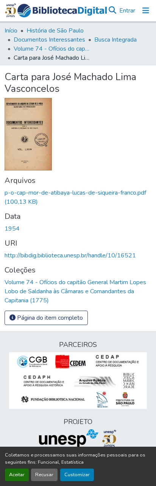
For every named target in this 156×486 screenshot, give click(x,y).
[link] (78, 197)
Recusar (44, 474)
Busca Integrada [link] (115, 40)
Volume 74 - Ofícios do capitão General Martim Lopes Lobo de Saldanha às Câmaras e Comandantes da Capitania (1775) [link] (51, 49)
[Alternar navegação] (145, 10)
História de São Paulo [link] (55, 30)
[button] (62, 10)
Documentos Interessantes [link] (49, 40)
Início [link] (11, 30)
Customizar (77, 474)
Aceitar (17, 474)
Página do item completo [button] (49, 318)
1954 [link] (12, 228)
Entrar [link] (127, 10)
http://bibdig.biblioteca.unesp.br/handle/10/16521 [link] (70, 255)
